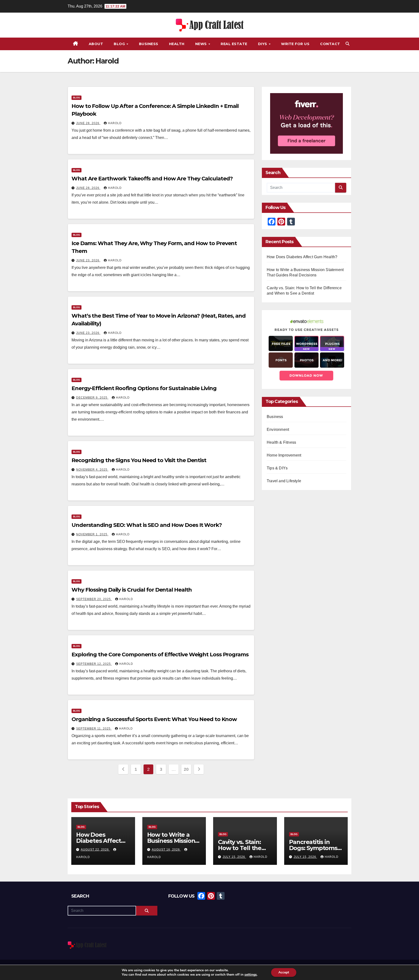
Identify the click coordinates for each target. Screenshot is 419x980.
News (201, 44)
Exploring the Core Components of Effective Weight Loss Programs (160, 654)
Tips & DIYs (277, 468)
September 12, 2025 (94, 664)
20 (186, 769)
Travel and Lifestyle (284, 481)
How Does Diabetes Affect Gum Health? (302, 257)
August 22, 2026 (95, 849)
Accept (283, 972)
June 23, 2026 (88, 260)
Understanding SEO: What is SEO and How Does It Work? (147, 525)
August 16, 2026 (166, 849)
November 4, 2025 (92, 469)
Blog (120, 44)
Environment (278, 430)
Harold (115, 123)
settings (250, 974)
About (96, 44)
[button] (347, 44)
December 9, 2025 (92, 397)
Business (148, 44)
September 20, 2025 (94, 599)
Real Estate (234, 44)
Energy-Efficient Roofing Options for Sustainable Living (144, 388)
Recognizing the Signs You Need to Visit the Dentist (139, 460)
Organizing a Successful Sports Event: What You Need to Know (154, 719)
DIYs (263, 44)
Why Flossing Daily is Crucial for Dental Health (132, 589)
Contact (330, 44)
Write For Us (295, 44)
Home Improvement (284, 455)
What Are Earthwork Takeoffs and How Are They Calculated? (152, 178)
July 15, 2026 (234, 857)
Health (177, 44)
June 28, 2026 (88, 123)
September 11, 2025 (94, 728)
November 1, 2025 (92, 534)
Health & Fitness (281, 443)
